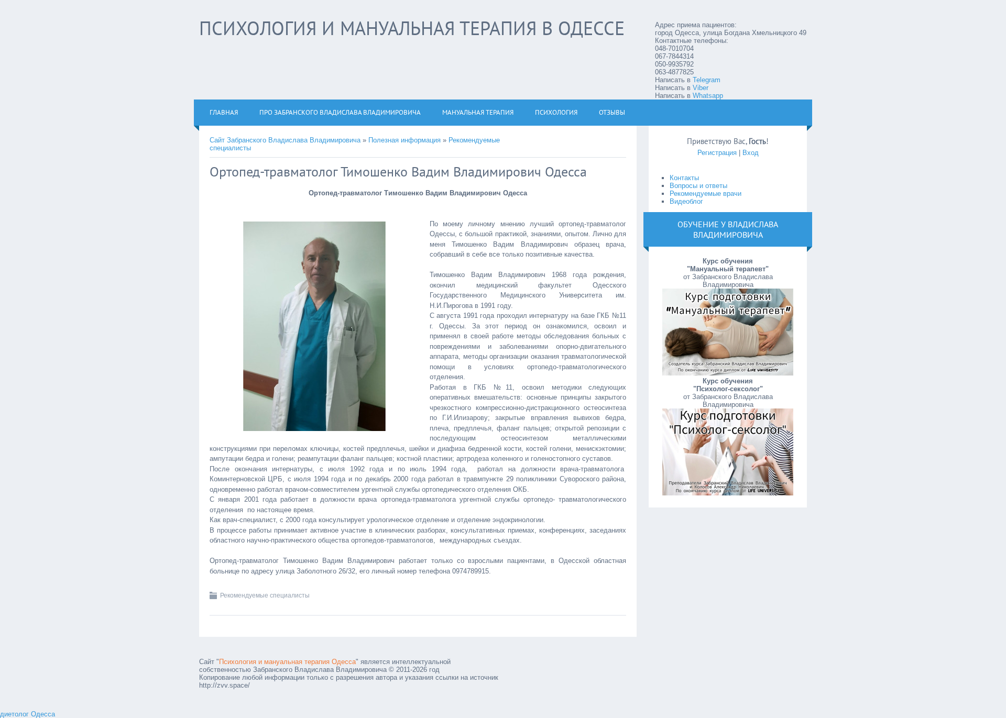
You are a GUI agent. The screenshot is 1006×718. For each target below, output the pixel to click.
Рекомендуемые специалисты (265, 595)
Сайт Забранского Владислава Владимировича (285, 140)
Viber (700, 88)
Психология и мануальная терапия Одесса (287, 662)
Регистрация (717, 153)
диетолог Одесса (27, 714)
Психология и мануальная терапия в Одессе (412, 28)
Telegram (706, 80)
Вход (750, 153)
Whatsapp (708, 96)
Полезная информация (404, 140)
